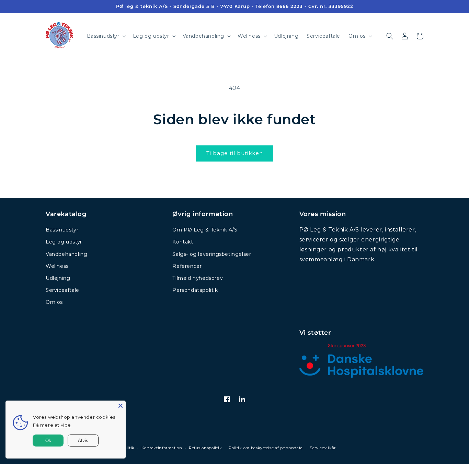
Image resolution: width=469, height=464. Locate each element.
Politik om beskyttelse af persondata (266, 447)
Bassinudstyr (62, 230)
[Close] (120, 405)
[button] (106, 36)
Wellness (57, 266)
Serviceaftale (62, 290)
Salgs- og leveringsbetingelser (211, 254)
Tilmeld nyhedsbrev (197, 278)
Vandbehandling (66, 254)
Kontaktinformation (161, 447)
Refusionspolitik (205, 447)
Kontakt (182, 242)
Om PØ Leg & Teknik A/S (204, 230)
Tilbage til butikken (234, 153)
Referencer (187, 266)
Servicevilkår (323, 447)
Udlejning (58, 278)
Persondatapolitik (195, 290)
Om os (54, 302)
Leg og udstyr (64, 242)
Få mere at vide (52, 425)
